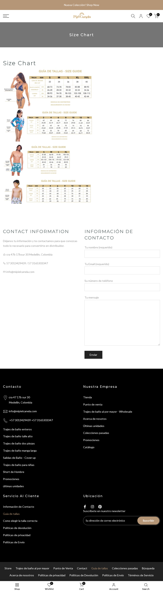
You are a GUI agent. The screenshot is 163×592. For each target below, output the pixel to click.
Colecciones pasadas (96, 433)
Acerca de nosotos (95, 418)
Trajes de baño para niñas (18, 465)
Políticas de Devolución (83, 575)
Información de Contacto (18, 506)
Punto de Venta (63, 568)
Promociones (11, 479)
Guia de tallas (11, 513)
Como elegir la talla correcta (20, 520)
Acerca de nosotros (22, 575)
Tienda (87, 397)
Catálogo (88, 447)
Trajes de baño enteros (17, 429)
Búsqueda (148, 568)
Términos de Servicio (141, 575)
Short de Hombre (13, 471)
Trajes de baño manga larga (20, 450)
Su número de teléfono (98, 280)
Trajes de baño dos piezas (19, 443)
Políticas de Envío (14, 542)
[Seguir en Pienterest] (100, 506)
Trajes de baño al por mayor (32, 568)
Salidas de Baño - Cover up (19, 457)
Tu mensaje (91, 297)
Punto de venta (92, 404)
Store (8, 568)
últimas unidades (13, 486)
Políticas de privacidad (16, 535)
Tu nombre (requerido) (98, 247)
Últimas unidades (93, 426)
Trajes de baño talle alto (18, 436)
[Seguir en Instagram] (92, 506)
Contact (82, 568)
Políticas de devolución (17, 528)
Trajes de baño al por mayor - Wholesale (107, 411)
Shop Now (92, 5)
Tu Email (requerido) (96, 264)
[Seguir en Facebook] (85, 506)
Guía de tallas (99, 568)
